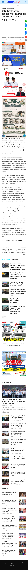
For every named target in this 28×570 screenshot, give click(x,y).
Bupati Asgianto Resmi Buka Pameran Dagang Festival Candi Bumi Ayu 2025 (18, 433)
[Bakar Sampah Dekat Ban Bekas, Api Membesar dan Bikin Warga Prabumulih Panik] (5, 291)
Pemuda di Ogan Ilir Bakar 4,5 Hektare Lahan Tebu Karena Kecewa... (9, 502)
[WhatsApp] (26, 21)
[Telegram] (26, 23)
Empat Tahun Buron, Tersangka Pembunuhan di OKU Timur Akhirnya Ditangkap (9, 543)
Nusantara (9, 5)
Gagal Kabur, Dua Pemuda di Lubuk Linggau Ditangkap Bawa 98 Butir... (9, 527)
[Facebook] (26, 31)
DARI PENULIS (15, 259)
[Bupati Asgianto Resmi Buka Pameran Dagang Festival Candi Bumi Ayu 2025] (5, 433)
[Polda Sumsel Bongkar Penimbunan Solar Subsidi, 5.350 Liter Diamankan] (22, 535)
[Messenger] (26, 26)
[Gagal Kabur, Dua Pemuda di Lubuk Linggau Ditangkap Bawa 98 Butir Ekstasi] (22, 527)
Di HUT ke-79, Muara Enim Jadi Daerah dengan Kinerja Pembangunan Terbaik (18, 425)
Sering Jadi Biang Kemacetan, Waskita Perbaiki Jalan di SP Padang (21, 252)
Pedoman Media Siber (9, 562)
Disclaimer (7, 563)
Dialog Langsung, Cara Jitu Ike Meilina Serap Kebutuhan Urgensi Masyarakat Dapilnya (18, 417)
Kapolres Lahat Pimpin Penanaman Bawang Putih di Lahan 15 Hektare (18, 284)
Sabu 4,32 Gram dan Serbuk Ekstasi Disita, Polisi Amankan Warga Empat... (9, 510)
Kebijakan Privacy (19, 562)
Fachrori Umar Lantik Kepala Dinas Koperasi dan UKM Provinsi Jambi (8, 251)
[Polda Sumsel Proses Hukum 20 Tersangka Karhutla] (22, 494)
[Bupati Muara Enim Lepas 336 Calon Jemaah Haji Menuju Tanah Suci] (5, 482)
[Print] (26, 39)
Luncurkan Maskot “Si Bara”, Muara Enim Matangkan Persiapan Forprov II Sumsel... (14, 401)
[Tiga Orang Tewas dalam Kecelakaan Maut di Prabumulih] (5, 300)
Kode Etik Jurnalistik (14, 565)
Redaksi (12, 563)
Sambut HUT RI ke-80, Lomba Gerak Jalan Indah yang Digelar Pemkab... (18, 466)
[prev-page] (3, 317)
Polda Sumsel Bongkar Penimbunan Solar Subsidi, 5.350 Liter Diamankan (8, 535)
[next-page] (5, 317)
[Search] (26, 2)
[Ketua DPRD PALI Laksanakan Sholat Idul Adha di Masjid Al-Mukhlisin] (5, 474)
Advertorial (4, 396)
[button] (2, 2)
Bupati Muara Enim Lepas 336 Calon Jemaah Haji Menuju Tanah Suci (18, 481)
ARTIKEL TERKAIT (6, 259)
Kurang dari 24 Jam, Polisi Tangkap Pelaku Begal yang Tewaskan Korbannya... (8, 518)
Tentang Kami (19, 563)
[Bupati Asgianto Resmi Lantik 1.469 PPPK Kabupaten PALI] (5, 458)
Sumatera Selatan (17, 5)
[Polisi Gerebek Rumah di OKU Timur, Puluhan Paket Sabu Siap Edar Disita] (22, 552)
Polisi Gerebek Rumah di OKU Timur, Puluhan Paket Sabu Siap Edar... (9, 552)
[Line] (26, 29)
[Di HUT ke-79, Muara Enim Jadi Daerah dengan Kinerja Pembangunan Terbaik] (5, 425)
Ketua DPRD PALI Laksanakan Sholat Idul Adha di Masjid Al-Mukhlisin (18, 474)
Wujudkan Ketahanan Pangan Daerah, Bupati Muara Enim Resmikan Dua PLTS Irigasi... (18, 450)
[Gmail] (26, 37)
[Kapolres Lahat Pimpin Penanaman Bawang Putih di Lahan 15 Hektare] (5, 284)
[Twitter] (26, 34)
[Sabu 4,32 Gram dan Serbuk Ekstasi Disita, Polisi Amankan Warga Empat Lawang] (22, 510)
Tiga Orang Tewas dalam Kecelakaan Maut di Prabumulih (17, 300)
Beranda (3, 5)
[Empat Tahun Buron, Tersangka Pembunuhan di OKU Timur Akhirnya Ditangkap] (22, 544)
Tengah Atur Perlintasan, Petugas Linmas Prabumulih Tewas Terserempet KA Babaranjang (17, 310)
